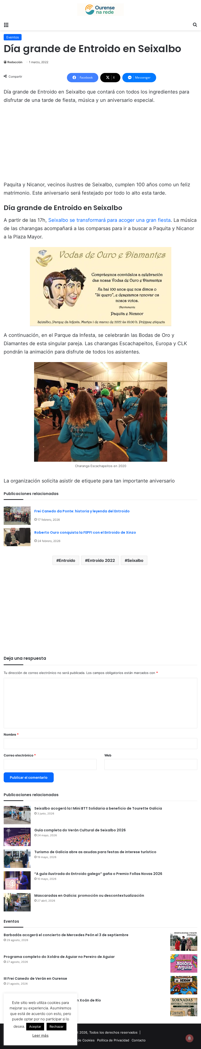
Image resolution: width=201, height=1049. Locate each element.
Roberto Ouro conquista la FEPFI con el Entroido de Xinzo (85, 532)
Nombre (11, 734)
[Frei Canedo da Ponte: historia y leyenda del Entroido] (17, 516)
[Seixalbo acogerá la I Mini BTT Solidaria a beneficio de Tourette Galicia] (17, 815)
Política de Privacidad (113, 1040)
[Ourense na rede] (100, 9)
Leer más (40, 1035)
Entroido (67, 560)
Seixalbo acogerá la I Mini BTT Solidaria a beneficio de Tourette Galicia (98, 808)
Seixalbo (135, 560)
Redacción (14, 62)
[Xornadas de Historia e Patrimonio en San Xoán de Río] (183, 1007)
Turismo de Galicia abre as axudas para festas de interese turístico (95, 851)
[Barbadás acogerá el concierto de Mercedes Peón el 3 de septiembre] (183, 941)
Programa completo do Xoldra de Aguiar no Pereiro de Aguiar (59, 956)
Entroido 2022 (101, 560)
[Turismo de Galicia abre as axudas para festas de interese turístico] (17, 858)
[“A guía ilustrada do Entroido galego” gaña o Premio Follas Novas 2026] (17, 880)
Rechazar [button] (56, 1026)
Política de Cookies (80, 1040)
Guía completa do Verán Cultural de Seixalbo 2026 (80, 830)
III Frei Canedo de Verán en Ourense (35, 978)
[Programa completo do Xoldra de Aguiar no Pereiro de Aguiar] (183, 963)
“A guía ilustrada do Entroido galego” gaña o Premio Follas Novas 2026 (98, 873)
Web (107, 755)
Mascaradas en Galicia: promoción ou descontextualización (89, 895)
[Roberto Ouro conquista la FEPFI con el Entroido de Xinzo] (17, 537)
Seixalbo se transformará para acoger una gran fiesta (109, 220)
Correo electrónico (20, 755)
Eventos (12, 37)
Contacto (139, 1040)
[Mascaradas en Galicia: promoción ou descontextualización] (17, 902)
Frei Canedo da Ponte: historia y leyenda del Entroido (82, 511)
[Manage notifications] (189, 1038)
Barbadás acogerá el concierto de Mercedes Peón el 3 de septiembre (66, 934)
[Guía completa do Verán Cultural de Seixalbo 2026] (17, 837)
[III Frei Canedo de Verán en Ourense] (183, 985)
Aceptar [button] (35, 1026)
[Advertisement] (100, 144)
